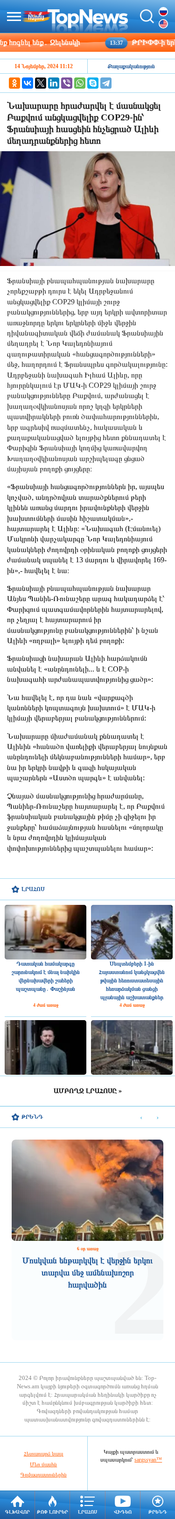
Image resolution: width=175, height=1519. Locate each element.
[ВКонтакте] (27, 83)
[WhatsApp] (79, 83)
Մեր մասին (43, 1464)
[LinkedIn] (53, 83)
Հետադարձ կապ (43, 1453)
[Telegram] (106, 83)
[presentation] (141, 1117)
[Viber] (66, 83)
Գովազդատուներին (44, 1474)
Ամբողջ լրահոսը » (88, 1090)
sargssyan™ (148, 1459)
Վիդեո (123, 1511)
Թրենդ (157, 1511)
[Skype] (92, 83)
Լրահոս (87, 1511)
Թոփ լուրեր (52, 1511)
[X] (40, 83)
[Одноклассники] (14, 83)
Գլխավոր (17, 1511)
